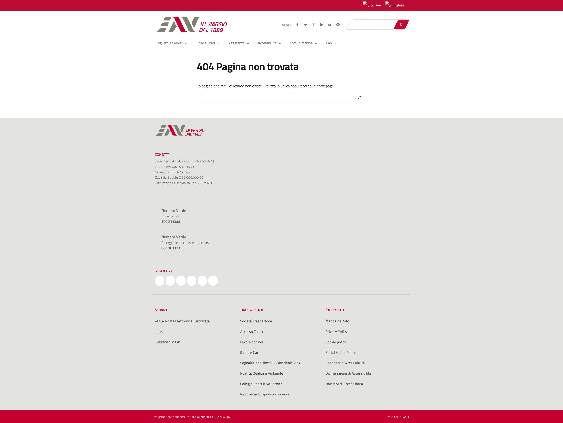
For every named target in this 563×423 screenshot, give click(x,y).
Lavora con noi (251, 342)
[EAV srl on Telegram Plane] (213, 281)
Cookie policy (335, 342)
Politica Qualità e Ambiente (261, 373)
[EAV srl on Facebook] (159, 281)
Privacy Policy (336, 332)
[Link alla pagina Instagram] (314, 24)
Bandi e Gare (250, 352)
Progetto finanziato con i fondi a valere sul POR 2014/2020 (192, 416)
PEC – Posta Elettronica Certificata (182, 321)
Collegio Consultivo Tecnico (261, 384)
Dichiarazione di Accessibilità (348, 373)
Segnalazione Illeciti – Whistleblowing (270, 363)
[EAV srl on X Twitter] (170, 281)
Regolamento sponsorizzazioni (264, 394)
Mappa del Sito (337, 321)
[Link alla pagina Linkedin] (322, 24)
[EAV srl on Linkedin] (191, 281)
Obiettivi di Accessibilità (344, 384)
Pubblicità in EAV (168, 342)
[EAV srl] (193, 24)
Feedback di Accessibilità (345, 363)
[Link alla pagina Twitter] (306, 24)
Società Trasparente (256, 321)
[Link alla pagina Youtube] (330, 24)
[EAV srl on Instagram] (181, 281)
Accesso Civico (251, 332)
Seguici (286, 24)
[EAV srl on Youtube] (202, 281)
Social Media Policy (340, 352)
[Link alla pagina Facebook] (298, 24)
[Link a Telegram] (338, 24)
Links (159, 332)
